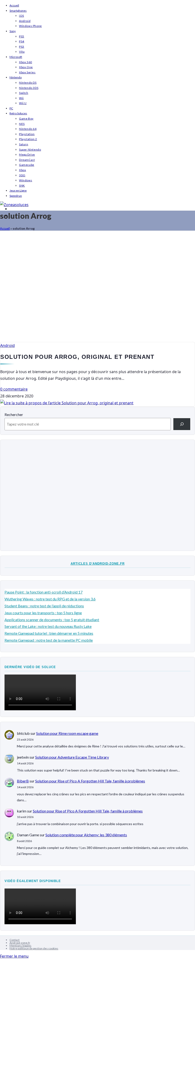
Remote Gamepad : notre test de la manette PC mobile (49, 640)
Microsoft (16, 57)
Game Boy (26, 118)
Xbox (22, 170)
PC (11, 108)
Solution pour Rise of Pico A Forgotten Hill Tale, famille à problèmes (90, 781)
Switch (23, 93)
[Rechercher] (181, 424)
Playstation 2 (28, 139)
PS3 (21, 46)
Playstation (27, 134)
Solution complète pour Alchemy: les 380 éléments (86, 834)
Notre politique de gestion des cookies (34, 948)
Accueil (14, 5)
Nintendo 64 (28, 129)
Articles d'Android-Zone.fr (98, 563)
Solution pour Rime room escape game (67, 733)
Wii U (23, 103)
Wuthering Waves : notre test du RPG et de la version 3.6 (50, 599)
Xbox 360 (25, 62)
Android (24, 21)
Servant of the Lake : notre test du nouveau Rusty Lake (48, 626)
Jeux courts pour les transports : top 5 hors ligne (43, 612)
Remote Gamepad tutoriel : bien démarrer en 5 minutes (49, 633)
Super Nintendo (30, 149)
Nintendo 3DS (28, 88)
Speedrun (16, 196)
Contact (15, 940)
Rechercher (14, 414)
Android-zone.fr (20, 942)
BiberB (23, 781)
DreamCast (27, 160)
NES (22, 124)
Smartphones (18, 10)
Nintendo (16, 77)
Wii (21, 98)
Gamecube (26, 165)
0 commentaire (14, 389)
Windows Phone (30, 26)
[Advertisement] (97, 289)
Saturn (23, 144)
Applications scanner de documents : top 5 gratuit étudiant (52, 619)
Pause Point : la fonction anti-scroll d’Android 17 (44, 592)
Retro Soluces (18, 113)
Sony (13, 31)
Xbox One (26, 67)
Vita (21, 51)
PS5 (21, 36)
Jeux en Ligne (18, 190)
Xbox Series (27, 72)
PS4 (21, 41)
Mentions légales (20, 945)
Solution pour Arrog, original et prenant (77, 357)
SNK (22, 185)
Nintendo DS (28, 82)
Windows (25, 180)
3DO (22, 175)
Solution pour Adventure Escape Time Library (72, 757)
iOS (21, 15)
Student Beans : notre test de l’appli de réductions (44, 606)
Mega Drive (27, 154)
